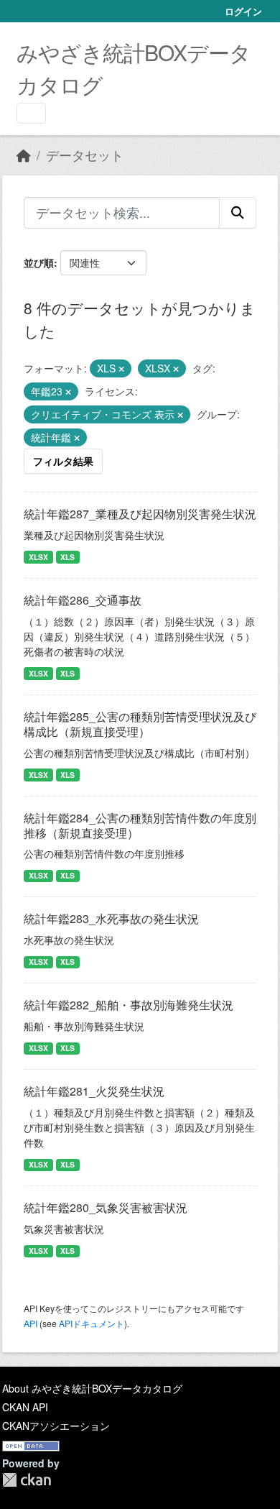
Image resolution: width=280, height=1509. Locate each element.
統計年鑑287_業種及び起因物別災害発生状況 (140, 513)
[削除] (121, 369)
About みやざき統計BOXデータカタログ (92, 1388)
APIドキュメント (91, 1323)
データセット (84, 155)
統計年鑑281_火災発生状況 (94, 1091)
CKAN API (25, 1407)
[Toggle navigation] (31, 113)
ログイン (243, 11)
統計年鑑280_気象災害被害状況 (105, 1207)
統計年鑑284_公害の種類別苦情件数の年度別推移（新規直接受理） (140, 825)
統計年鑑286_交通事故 (82, 600)
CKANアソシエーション (56, 1425)
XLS (67, 556)
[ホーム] (24, 155)
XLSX (38, 556)
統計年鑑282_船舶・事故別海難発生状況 (128, 1004)
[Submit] (237, 213)
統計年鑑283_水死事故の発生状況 (111, 918)
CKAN (26, 1479)
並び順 (39, 262)
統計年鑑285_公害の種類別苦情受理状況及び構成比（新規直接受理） (140, 724)
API (30, 1323)
